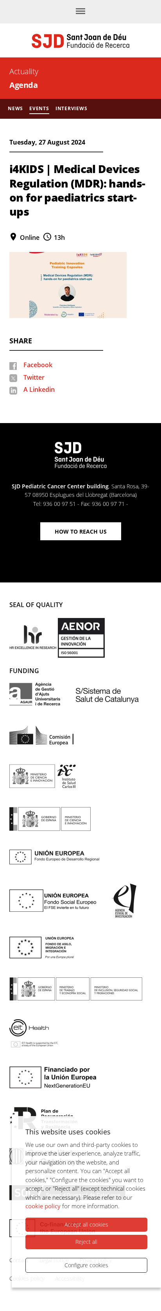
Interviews (71, 108)
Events (39, 108)
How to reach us (81, 531)
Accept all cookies (86, 1224)
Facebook (37, 365)
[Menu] (80, 11)
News (15, 108)
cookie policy (43, 1206)
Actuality (23, 71)
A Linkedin (39, 389)
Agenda (23, 85)
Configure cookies (86, 1265)
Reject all (86, 1241)
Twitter (34, 377)
